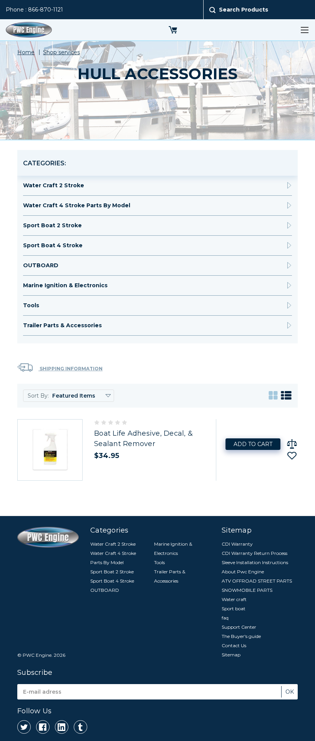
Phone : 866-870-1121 (34, 9)
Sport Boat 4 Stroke (53, 245)
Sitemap (231, 655)
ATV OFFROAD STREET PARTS (257, 581)
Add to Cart (253, 444)
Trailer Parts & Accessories (62, 325)
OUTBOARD (40, 265)
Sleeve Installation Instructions (255, 562)
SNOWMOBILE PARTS (247, 590)
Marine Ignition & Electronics (65, 285)
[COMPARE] (292, 444)
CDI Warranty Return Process (254, 553)
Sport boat (233, 608)
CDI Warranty (237, 544)
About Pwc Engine (243, 571)
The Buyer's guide (241, 636)
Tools (31, 305)
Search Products (243, 9)
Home (26, 52)
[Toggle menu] (304, 29)
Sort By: (38, 395)
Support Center (239, 627)
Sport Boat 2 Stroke (52, 225)
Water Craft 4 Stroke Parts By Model (76, 205)
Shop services (61, 52)
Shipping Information (70, 368)
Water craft (234, 599)
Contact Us (234, 645)
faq (225, 618)
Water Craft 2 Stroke (53, 185)
